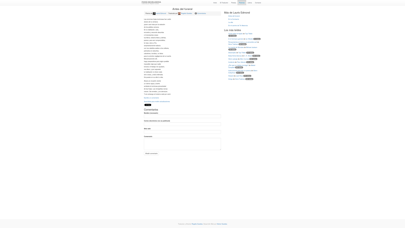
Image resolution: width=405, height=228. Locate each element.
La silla (230, 22)
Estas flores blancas (235, 56)
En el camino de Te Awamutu (238, 25)
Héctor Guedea (222, 224)
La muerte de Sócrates (236, 47)
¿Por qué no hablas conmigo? (238, 65)
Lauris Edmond (160, 13)
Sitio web (147, 129)
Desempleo (232, 53)
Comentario (148, 136)
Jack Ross (239, 76)
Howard (231, 76)
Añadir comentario (151, 153)
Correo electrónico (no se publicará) (157, 121)
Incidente (231, 62)
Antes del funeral (234, 16)
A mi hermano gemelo (235, 39)
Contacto (258, 3)
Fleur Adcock (241, 62)
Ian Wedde (249, 39)
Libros (250, 3)
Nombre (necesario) (151, 113)
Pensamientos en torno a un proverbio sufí (242, 42)
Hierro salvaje (233, 59)
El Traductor (224, 3)
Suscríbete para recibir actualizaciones (157, 101)
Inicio (215, 3)
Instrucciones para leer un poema (239, 70)
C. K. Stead (248, 56)
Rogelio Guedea (186, 13)
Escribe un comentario (151, 98)
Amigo (230, 79)
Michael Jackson (251, 47)
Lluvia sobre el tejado (235, 34)
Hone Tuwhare (233, 44)
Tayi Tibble (248, 34)
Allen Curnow (244, 59)
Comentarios (201, 13)
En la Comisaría (233, 19)
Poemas (242, 3)
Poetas (233, 3)
